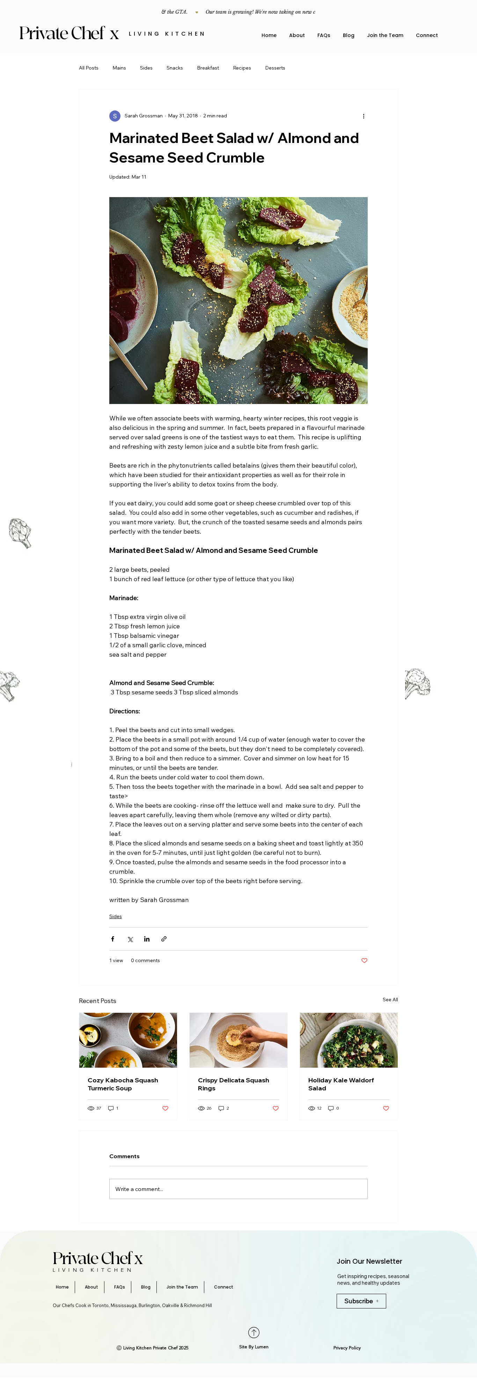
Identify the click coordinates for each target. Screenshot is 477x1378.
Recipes (242, 68)
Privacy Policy (347, 1348)
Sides (146, 68)
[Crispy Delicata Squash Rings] (238, 1040)
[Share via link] (164, 939)
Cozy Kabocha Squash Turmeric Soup (123, 1084)
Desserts (275, 68)
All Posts (88, 68)
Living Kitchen (167, 34)
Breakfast (208, 68)
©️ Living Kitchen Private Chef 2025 (152, 1348)
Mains (119, 68)
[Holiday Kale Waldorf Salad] (349, 1040)
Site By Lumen (254, 1347)
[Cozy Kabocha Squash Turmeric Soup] (128, 1040)
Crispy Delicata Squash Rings (233, 1084)
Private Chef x (70, 33)
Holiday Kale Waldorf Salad (341, 1084)
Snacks (175, 68)
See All (390, 999)
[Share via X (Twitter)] (129, 939)
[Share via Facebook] (112, 939)
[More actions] (363, 116)
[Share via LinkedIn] (147, 939)
